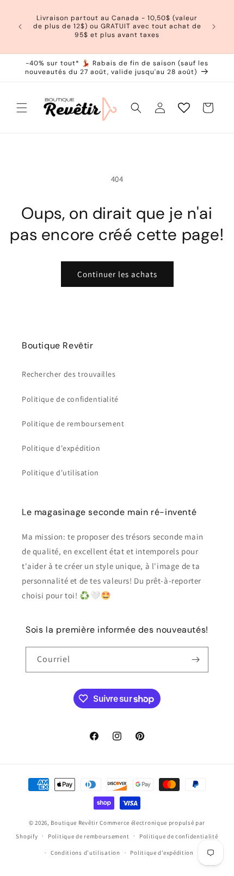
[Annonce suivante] (214, 27)
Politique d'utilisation (60, 472)
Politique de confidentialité (70, 399)
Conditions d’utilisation (85, 852)
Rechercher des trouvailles (69, 374)
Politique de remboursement (73, 423)
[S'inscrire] (196, 659)
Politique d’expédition (161, 852)
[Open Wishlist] (184, 108)
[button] (22, 108)
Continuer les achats (117, 274)
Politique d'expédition (61, 448)
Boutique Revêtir (74, 822)
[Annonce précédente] (20, 27)
